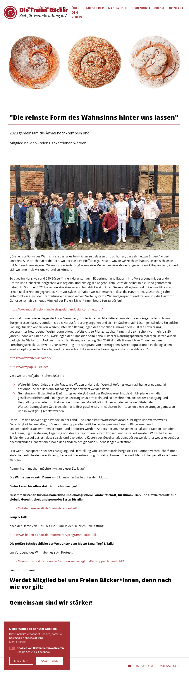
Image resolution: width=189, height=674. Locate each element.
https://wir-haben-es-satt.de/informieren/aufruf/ (43, 508)
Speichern (21, 660)
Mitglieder (95, 8)
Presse (159, 8)
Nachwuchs (117, 8)
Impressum (144, 666)
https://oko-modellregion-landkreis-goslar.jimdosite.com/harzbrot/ (56, 309)
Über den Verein (77, 12)
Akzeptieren (49, 660)
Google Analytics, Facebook (40, 649)
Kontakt (176, 8)
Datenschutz (169, 666)
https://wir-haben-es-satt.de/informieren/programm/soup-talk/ (54, 535)
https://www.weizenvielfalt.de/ (30, 358)
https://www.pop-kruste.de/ (29, 367)
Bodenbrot (140, 8)
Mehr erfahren (17, 641)
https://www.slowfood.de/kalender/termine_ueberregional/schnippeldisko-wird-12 (67, 561)
